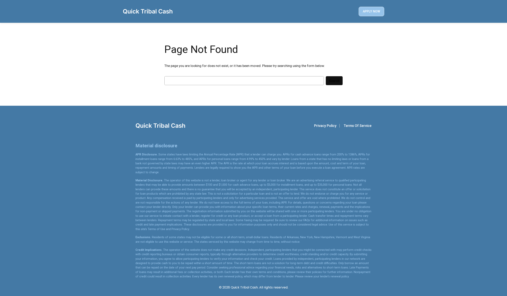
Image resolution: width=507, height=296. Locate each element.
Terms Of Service (358, 126)
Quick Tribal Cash (148, 11)
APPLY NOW (371, 11)
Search (334, 81)
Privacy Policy (325, 126)
